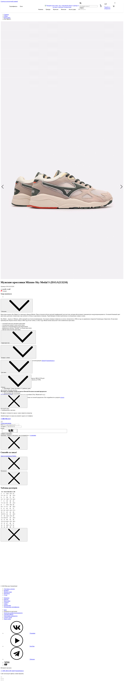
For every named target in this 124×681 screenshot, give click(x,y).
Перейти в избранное (107, 7)
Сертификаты (13, 6)
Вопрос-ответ (8, 592)
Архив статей (8, 617)
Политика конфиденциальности (13, 613)
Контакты (7, 593)
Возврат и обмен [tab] (5, 357)
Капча (2, 428)
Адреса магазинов (6, 423)
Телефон (3, 426)
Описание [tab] (4, 311)
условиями (33, 435)
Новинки (40, 9)
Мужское (55, 9)
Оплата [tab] (3, 387)
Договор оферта (8, 614)
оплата (62, 397)
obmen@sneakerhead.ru (48, 360)
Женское (63, 9)
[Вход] (101, 6)
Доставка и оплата (9, 589)
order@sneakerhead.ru (18, 670)
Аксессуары (72, 9)
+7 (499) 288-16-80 (6, 670)
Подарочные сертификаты (11, 607)
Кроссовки (7, 601)
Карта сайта (7, 619)
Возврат (6, 590)
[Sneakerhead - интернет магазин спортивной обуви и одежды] (62, 7)
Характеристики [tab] (5, 343)
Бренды (48, 9)
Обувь (6, 604)
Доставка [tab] (3, 372)
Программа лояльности (10, 616)
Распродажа (7, 605)
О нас (5, 595)
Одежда (6, 602)
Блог (21, 6)
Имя (2, 425)
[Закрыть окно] (14, 401)
